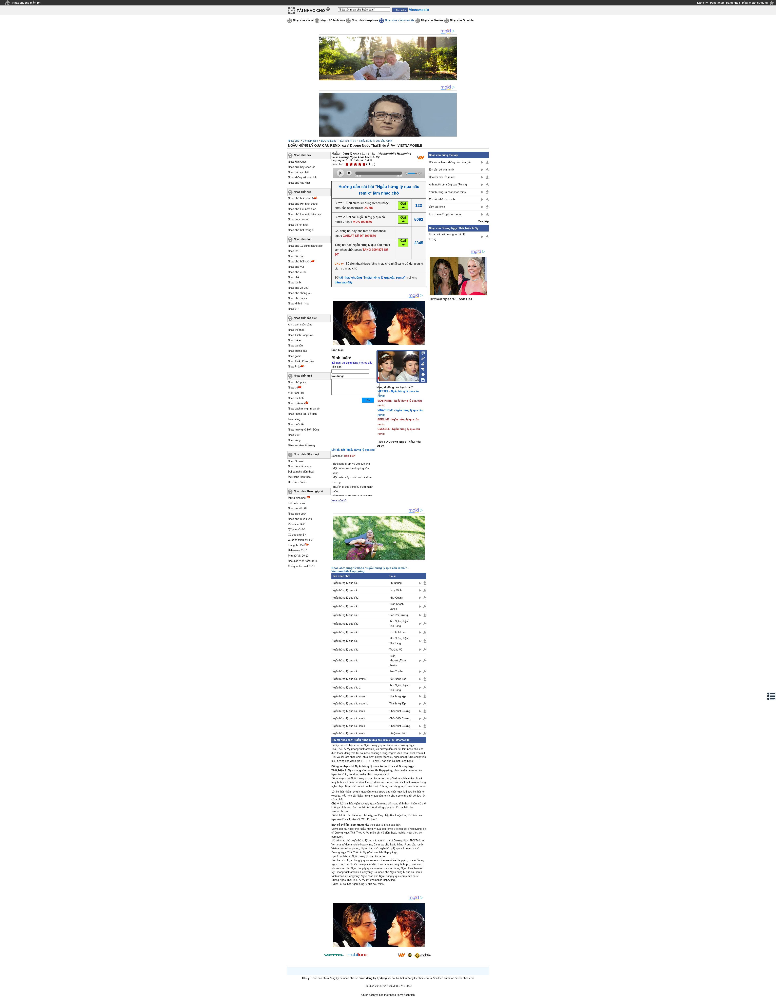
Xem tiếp (483, 221)
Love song (294, 419)
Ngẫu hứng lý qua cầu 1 (346, 687)
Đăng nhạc (733, 2)
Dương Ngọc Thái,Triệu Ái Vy (338, 140)
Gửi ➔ (403, 205)
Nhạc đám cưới (297, 513)
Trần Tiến (349, 455)
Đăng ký (702, 2)
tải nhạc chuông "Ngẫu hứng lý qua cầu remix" (372, 277)
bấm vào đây (343, 282)
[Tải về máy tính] (421, 379)
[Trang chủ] (7, 2)
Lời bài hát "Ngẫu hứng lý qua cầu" (353, 449)
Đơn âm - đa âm (297, 482)
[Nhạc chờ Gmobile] (422, 956)
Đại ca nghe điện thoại (301, 471)
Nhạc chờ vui (296, 266)
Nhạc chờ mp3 (303, 375)
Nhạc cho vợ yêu (298, 287)
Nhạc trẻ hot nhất (298, 224)
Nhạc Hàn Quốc (297, 161)
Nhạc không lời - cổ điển (302, 413)
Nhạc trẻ (293, 387)
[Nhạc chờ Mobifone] (357, 955)
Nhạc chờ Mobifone (333, 20)
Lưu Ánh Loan (397, 632)
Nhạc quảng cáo (297, 350)
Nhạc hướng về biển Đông (303, 429)
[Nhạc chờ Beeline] (409, 955)
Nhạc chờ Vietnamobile (399, 20)
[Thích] (421, 363)
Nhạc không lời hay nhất (302, 177)
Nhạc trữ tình (296, 398)
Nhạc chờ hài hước (299, 261)
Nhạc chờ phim (297, 382)
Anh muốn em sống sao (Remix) (448, 184)
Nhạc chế (293, 277)
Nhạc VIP (293, 308)
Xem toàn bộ (338, 500)
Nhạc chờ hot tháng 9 (300, 198)
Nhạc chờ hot (302, 191)
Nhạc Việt (293, 434)
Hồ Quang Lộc (397, 678)
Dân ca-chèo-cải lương (301, 445)
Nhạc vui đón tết (297, 508)
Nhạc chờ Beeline (432, 20)
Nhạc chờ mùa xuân (300, 518)
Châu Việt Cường (399, 711)
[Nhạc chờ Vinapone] (382, 956)
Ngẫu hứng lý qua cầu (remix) (349, 678)
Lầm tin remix (437, 206)
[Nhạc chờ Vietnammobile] (401, 955)
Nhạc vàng (294, 440)
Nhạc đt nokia (296, 461)
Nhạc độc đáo (296, 256)
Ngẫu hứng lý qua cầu (345, 582)
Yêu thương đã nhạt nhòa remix (447, 192)
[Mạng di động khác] (421, 358)
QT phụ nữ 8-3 (296, 529)
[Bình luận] (421, 352)
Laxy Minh (395, 590)
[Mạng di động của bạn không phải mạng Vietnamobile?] (420, 157)
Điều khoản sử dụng (755, 2)
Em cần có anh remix (441, 169)
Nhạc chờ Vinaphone (365, 20)
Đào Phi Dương (398, 615)
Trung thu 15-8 (296, 545)
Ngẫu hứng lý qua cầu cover (349, 696)
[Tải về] (424, 583)
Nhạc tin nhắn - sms (300, 466)
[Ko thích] (421, 368)
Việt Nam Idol (296, 392)
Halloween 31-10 (297, 550)
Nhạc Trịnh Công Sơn (300, 335)
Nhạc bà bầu (295, 345)
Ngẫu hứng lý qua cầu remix (375, 140)
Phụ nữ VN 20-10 (298, 555)
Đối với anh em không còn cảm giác (450, 162)
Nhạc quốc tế (296, 424)
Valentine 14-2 (296, 524)
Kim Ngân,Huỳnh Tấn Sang (399, 623)
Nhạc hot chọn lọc (298, 219)
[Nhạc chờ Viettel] (334, 955)
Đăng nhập (717, 2)
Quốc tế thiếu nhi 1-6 (300, 539)
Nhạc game (294, 356)
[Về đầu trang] (772, 996)
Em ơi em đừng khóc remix (445, 214)
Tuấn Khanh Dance (396, 606)
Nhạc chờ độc (302, 239)
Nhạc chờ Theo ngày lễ (308, 491)
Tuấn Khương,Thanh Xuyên (398, 660)
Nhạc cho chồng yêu (300, 293)
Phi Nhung (395, 582)
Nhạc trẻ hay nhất (298, 172)
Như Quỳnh (396, 597)
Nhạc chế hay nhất (299, 182)
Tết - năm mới (296, 503)
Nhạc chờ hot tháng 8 (300, 230)
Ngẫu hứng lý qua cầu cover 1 (350, 703)
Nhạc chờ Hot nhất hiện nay (304, 214)
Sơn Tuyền (396, 671)
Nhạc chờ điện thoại (306, 454)
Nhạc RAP (294, 251)
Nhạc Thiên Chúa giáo (301, 361)
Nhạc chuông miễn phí (26, 2)
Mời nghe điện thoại (299, 476)
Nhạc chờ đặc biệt (305, 317)
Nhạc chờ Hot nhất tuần (302, 209)
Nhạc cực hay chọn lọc (301, 166)
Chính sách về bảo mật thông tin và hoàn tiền (388, 994)
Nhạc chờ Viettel (303, 20)
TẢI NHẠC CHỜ (311, 10)
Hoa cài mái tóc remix (442, 177)
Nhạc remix (294, 282)
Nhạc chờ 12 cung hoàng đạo (305, 245)
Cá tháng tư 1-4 (297, 534)
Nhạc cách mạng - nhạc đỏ (303, 408)
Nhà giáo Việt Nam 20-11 (302, 560)
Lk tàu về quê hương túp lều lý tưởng (447, 236)
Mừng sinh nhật (297, 497)
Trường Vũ (395, 649)
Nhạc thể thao (296, 329)
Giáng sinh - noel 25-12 (301, 566)
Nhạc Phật (294, 366)
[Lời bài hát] (421, 373)
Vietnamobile (310, 140)
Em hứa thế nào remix (442, 199)
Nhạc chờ (293, 140)
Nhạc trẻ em (295, 340)
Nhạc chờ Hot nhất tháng (302, 203)
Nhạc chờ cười (297, 272)
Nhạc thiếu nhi (296, 403)
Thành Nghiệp (397, 696)
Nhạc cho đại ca (297, 298)
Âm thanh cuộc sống (300, 324)
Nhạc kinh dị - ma (298, 303)
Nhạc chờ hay (302, 155)
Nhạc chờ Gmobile (461, 20)
